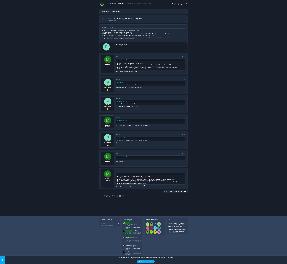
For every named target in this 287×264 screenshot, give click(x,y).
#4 (184, 98)
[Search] (186, 4)
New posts (106, 11)
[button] (125, 4)
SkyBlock (127, 254)
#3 (184, 79)
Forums (114, 3)
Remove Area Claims (133, 223)
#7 (184, 153)
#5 (184, 117)
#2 (184, 56)
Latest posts (129, 220)
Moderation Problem (131, 238)
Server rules (131, 4)
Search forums (116, 11)
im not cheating (129, 252)
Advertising (132, 231)
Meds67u (107, 64)
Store (139, 4)
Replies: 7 (111, 27)
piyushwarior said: (121, 59)
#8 (184, 170)
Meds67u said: (120, 82)
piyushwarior (105, 20)
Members (121, 3)
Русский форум (147, 4)
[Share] (184, 27)
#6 (184, 134)
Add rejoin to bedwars (131, 245)
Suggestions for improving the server (132, 227)
